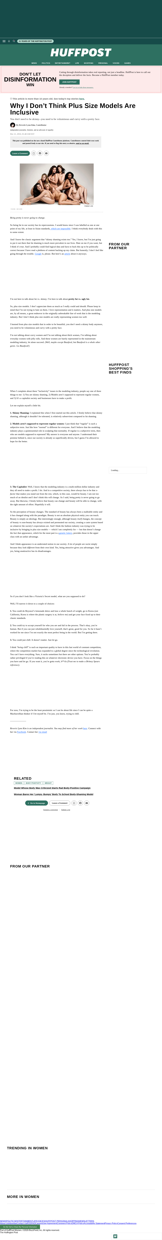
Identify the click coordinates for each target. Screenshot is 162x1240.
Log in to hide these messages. (83, 87)
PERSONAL (103, 63)
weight (48, 783)
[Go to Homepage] (115, 1236)
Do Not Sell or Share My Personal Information (20, 1227)
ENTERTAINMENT (62, 63)
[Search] (13, 41)
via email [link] (42, 732)
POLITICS (46, 63)
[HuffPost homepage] (32, 1219)
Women (18, 783)
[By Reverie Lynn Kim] (12, 125)
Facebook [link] (21, 732)
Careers (38, 1223)
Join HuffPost (69, 82)
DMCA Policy (78, 1223)
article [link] (67, 253)
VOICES (116, 63)
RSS (29, 1223)
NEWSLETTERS (86, 1221)
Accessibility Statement (94, 1223)
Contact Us (22, 1223)
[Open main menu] (4, 41)
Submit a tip (65, 810)
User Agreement (49, 1223)
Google (38, 253)
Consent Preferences (126, 1223)
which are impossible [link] (60, 228)
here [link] (85, 728)
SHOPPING (88, 63)
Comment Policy (64, 1223)
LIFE (77, 63)
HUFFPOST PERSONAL (56, 1221)
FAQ (33, 1223)
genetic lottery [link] (65, 533)
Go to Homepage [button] (37, 803)
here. (82, 99)
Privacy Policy (111, 1223)
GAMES (127, 63)
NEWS (34, 63)
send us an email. (82, 143)
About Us (4, 1223)
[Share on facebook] (40, 153)
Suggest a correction (50, 810)
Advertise (12, 1223)
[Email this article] (46, 153)
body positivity (33, 783)
